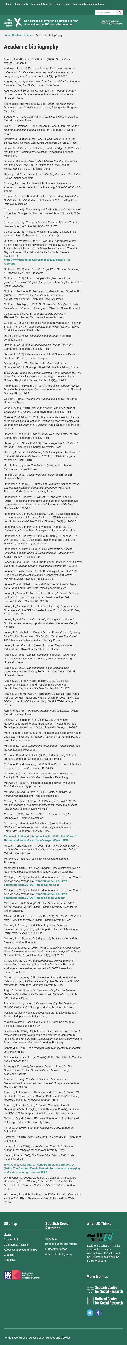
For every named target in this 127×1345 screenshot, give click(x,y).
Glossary (9, 1255)
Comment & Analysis (41, 4)
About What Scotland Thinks (20, 1249)
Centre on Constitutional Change (89, 4)
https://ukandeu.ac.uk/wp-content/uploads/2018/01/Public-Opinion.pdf (36, 883)
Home (8, 4)
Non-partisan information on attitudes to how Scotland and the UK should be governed (51, 22)
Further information (56, 1249)
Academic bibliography (58, 1254)
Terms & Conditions (15, 1337)
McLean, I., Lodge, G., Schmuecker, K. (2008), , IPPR (40, 838)
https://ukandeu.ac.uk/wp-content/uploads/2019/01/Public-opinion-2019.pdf (36, 896)
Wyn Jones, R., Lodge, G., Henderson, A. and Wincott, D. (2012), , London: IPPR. (42, 1168)
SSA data (51, 1238)
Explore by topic (62, 4)
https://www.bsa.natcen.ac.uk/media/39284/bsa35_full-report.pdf (37, 261)
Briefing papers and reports (61, 1244)
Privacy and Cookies (58, 1337)
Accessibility (36, 1337)
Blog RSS (10, 1260)
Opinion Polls (21, 4)
